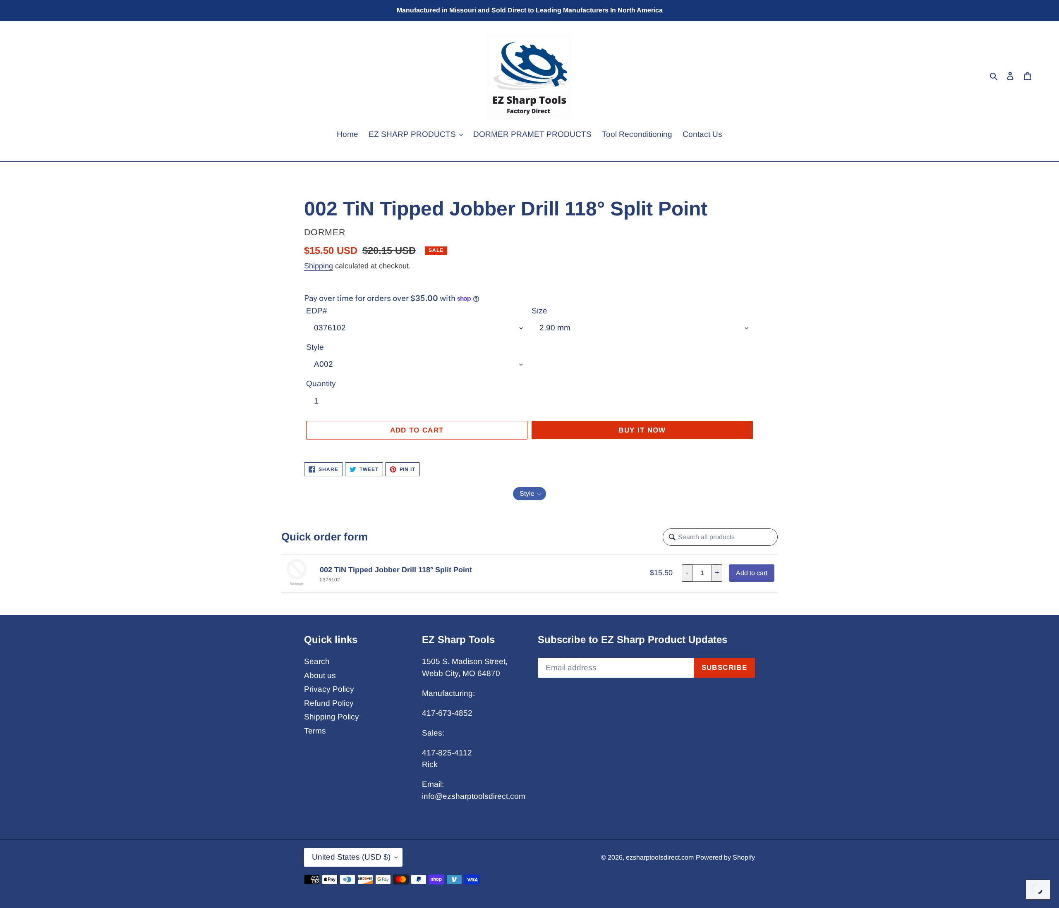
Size (539, 310)
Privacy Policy (329, 689)
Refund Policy (329, 703)
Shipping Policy (331, 716)
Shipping (318, 266)
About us (320, 675)
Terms (315, 730)
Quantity (321, 383)
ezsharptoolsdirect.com (660, 857)
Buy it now (642, 430)
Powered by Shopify (725, 857)
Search (317, 661)
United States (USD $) (351, 857)
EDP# (316, 310)
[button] (529, 494)
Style (315, 347)
